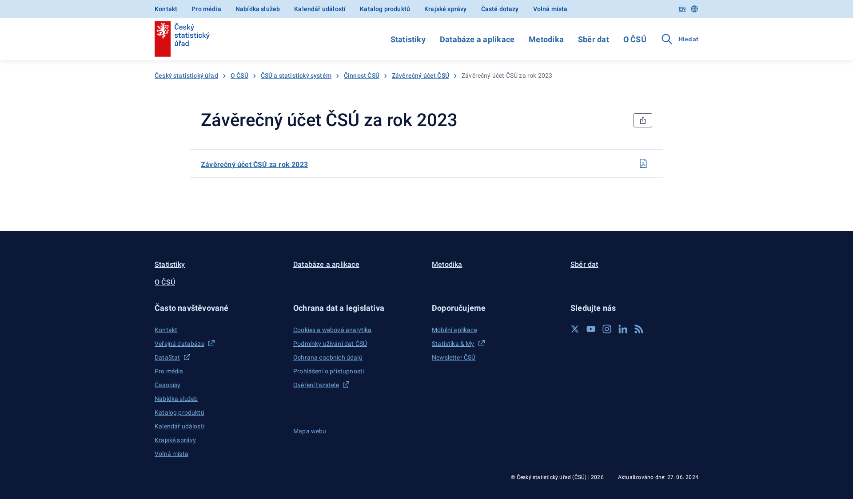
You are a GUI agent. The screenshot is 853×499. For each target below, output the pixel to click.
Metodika (546, 39)
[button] (219, 308)
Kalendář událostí (320, 8)
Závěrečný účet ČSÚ (420, 75)
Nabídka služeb (257, 8)
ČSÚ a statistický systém (296, 75)
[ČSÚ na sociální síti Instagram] (606, 329)
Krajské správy (445, 8)
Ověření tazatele (316, 384)
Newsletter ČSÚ (453, 357)
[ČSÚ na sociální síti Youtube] (590, 329)
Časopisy (167, 384)
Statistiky (408, 39)
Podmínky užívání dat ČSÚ (330, 343)
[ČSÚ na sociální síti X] (574, 329)
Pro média (206, 8)
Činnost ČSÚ (361, 75)
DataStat (167, 357)
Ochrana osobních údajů (328, 357)
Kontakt (166, 8)
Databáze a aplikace (477, 39)
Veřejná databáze (179, 343)
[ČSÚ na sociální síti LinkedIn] (622, 329)
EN (682, 9)
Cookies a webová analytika (332, 329)
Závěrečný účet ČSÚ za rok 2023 (254, 164)
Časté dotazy (500, 8)
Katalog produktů (385, 8)
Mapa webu (310, 431)
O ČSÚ (634, 39)
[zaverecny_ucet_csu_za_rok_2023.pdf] (643, 163)
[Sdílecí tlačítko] (643, 120)
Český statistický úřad (186, 75)
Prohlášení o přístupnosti (328, 371)
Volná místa (550, 8)
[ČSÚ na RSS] (638, 329)
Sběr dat (593, 39)
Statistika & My (453, 343)
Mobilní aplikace (454, 329)
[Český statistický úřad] (182, 39)
